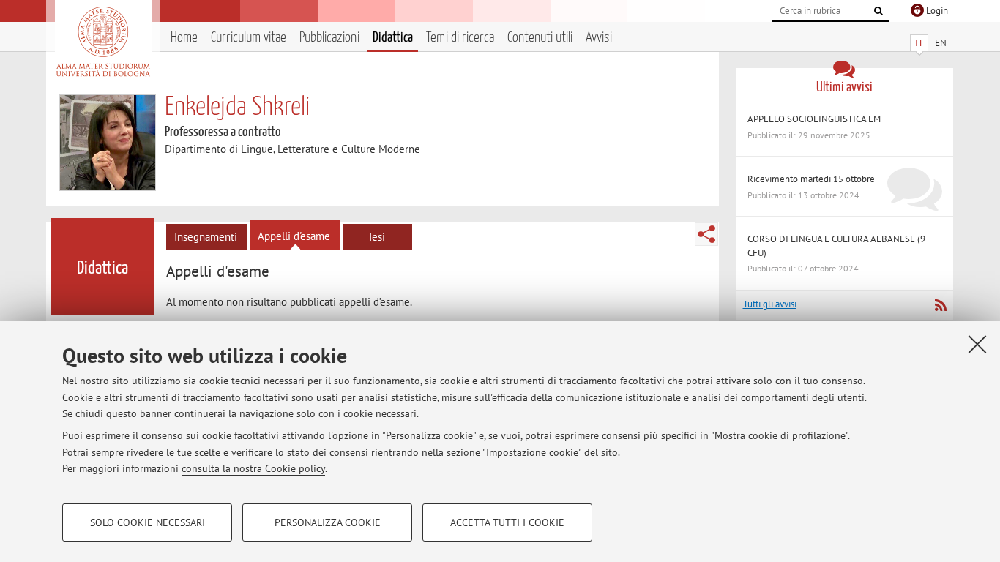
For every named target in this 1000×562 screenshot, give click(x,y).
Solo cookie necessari (147, 522)
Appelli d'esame (294, 236)
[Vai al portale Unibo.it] (103, 41)
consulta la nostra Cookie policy (253, 468)
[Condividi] (706, 234)
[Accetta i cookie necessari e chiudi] (977, 344)
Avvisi (599, 38)
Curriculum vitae (248, 38)
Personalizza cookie (328, 522)
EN (941, 43)
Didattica (393, 38)
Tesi (376, 237)
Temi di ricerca (460, 38)
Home (184, 38)
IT (919, 43)
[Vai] (878, 11)
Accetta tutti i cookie (507, 522)
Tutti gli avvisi (769, 304)
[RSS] (940, 305)
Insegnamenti (205, 237)
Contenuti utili (539, 38)
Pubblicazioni (329, 38)
